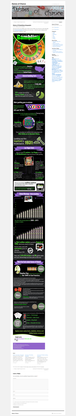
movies (58, 72)
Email (14, 394)
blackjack (57, 59)
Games (21, 366)
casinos (27, 366)
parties (53, 76)
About (17, 18)
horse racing (58, 69)
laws (52, 72)
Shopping (54, 38)
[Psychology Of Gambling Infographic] (31, 358)
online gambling (33, 366)
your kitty (53, 81)
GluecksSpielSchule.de (19, 30)
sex (61, 78)
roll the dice (56, 77)
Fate (53, 35)
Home (14, 18)
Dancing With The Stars (57, 66)
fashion (59, 67)
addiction (54, 58)
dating (53, 67)
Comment (14, 378)
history (30, 366)
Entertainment (54, 34)
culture (54, 65)
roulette (60, 77)
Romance (54, 37)
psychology (53, 77)
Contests (54, 32)
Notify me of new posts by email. (19, 404)
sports (53, 79)
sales (61, 77)
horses (53, 71)
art (56, 58)
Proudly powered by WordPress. (57, 413)
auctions (58, 58)
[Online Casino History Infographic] (19, 358)
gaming (54, 68)
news (53, 73)
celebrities (55, 62)
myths (60, 72)
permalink (42, 366)
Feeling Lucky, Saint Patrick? (56, 46)
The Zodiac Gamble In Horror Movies (58, 44)
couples (59, 63)
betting (54, 60)
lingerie (55, 72)
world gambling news (56, 80)
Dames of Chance (19, 4)
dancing (57, 65)
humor (55, 71)
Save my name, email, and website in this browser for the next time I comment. (26, 401)
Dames (54, 33)
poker (58, 76)
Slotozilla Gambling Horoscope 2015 (58, 45)
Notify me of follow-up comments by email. (20, 403)
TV (57, 79)
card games (55, 61)
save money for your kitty (56, 78)
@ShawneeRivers (56, 27)
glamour (57, 68)
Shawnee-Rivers (56, 29)
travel (55, 79)
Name (14, 391)
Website (14, 398)
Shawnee (23, 26)
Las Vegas (60, 71)
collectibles (55, 63)
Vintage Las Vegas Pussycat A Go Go (19, 21)
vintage (60, 79)
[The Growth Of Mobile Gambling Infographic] (43, 359)
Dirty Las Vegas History (56, 43)
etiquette (56, 67)
